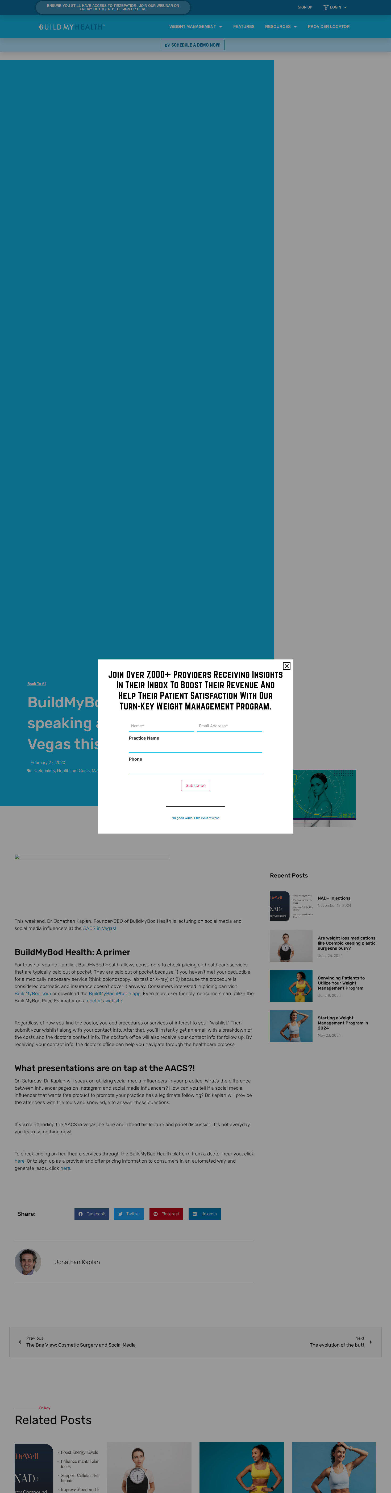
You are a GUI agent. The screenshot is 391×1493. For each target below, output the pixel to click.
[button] (286, 666)
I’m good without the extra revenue (195, 818)
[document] (195, 746)
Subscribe (196, 785)
